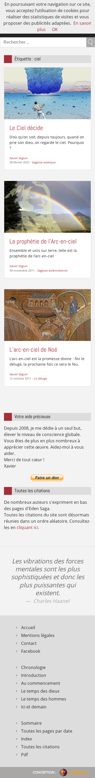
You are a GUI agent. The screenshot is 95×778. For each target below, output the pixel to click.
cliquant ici (27, 527)
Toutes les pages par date (46, 731)
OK (55, 29)
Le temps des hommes (43, 699)
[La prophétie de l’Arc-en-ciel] (47, 206)
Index (26, 739)
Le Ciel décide (26, 128)
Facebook (30, 651)
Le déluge (40, 378)
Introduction (33, 675)
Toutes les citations (40, 747)
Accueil (28, 627)
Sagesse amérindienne (52, 270)
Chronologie (33, 667)
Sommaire (31, 723)
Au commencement (40, 683)
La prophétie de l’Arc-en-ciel (43, 241)
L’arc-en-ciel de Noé (33, 349)
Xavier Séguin (19, 158)
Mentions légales (38, 635)
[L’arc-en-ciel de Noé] (47, 315)
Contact (29, 643)
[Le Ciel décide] (47, 93)
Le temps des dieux (40, 691)
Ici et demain (33, 707)
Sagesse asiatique (44, 162)
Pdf (24, 755)
